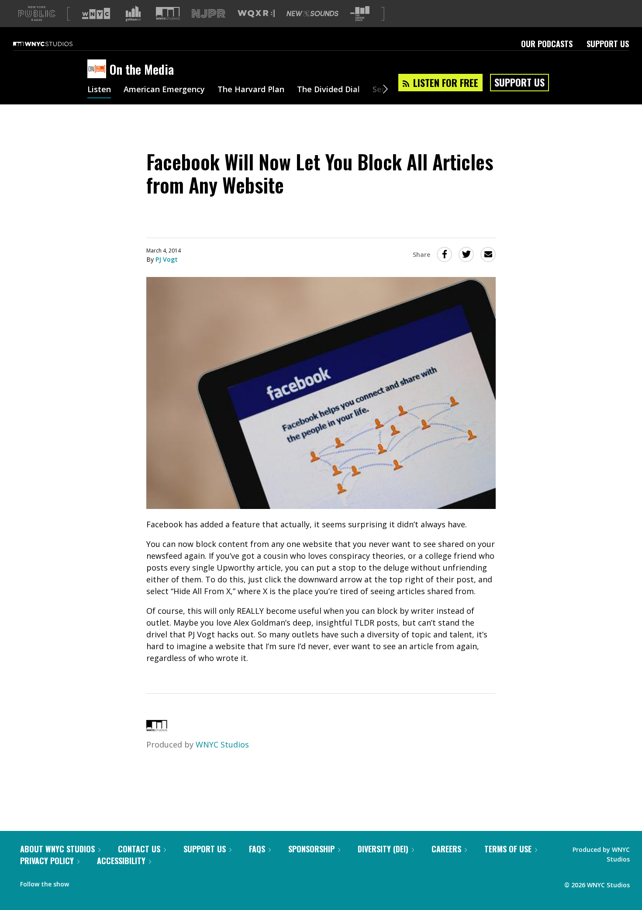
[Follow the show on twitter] (99, 882)
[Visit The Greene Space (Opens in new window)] (359, 13)
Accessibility (121, 860)
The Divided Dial (328, 90)
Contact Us (139, 849)
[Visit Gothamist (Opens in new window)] (133, 13)
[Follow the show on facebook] (82, 882)
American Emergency (164, 90)
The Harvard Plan (250, 90)
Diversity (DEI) (383, 849)
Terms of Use (508, 849)
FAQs (257, 849)
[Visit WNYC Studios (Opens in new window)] (168, 13)
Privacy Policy (47, 860)
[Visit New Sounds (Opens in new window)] (312, 13)
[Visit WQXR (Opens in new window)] (256, 14)
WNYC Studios (222, 744)
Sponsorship (311, 849)
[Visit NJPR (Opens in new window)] (208, 13)
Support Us (608, 43)
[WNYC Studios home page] (53, 44)
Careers (446, 849)
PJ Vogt (166, 259)
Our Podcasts (547, 43)
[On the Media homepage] (98, 69)
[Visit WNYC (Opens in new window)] (96, 13)
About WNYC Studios (57, 849)
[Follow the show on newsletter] (115, 882)
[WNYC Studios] (156, 728)
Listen (99, 90)
